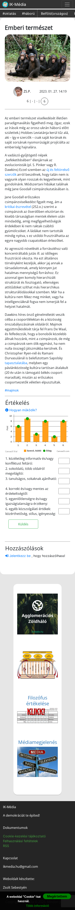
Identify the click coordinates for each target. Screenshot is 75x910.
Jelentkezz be (20, 556)
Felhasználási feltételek (20, 841)
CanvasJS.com (63, 451)
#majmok (12, 390)
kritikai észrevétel (18, 207)
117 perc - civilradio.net (40, 760)
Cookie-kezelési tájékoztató (24, 836)
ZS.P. (27, 91)
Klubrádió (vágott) (37, 751)
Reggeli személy (35, 770)
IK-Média (17, 4)
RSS (6, 846)
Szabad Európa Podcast (41, 765)
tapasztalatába (16, 363)
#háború (28, 13)
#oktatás (9, 13)
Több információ (37, 905)
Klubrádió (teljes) (36, 756)
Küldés (23, 524)
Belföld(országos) (54, 13)
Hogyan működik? (22, 410)
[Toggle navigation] (67, 4)
